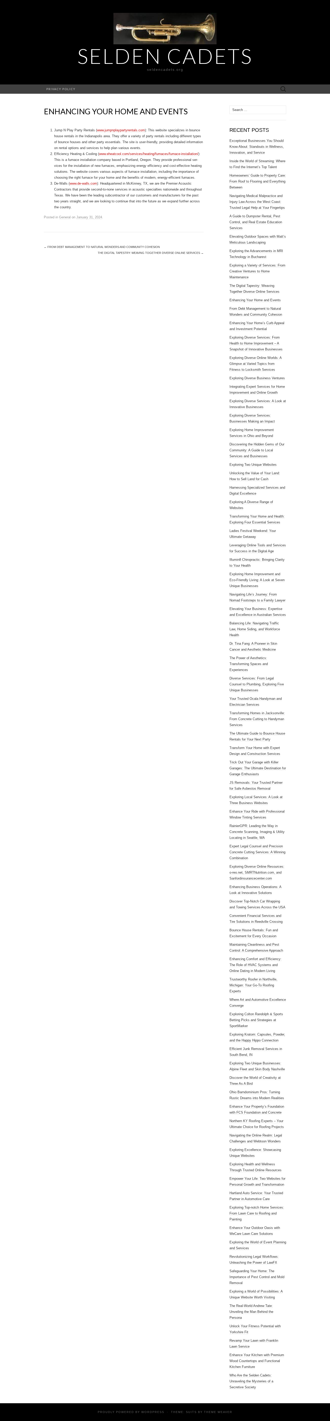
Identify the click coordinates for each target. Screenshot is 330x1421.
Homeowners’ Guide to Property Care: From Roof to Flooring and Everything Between (257, 181)
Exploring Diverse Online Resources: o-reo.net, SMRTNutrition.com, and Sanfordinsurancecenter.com (256, 872)
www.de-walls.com (83, 183)
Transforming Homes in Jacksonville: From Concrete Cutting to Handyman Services (257, 719)
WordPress (152, 1412)
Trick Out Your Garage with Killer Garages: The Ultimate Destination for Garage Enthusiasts (257, 768)
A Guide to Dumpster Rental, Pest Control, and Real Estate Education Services (255, 222)
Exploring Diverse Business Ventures (257, 378)
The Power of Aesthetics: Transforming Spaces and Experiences (248, 664)
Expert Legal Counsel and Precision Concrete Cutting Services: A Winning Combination (257, 852)
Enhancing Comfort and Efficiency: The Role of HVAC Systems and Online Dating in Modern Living (255, 965)
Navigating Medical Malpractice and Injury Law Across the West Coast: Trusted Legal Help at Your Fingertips (257, 202)
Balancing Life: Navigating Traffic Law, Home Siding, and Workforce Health (254, 629)
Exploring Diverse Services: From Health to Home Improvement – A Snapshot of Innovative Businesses (256, 343)
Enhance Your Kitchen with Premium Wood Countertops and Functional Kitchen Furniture (256, 1361)
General (65, 217)
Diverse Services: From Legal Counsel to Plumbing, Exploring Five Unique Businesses (256, 684)
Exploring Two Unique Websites (253, 465)
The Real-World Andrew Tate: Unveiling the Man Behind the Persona (251, 1312)
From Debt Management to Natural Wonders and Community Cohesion (102, 246)
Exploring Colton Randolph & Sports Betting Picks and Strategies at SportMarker (256, 1020)
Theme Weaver (218, 1412)
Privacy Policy (61, 89)
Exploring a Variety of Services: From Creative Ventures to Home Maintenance (257, 271)
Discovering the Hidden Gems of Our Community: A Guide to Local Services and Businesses (256, 450)
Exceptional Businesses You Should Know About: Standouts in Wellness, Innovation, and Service (256, 146)
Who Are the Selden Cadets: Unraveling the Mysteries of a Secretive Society (251, 1381)
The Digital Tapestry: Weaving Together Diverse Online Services (151, 252)
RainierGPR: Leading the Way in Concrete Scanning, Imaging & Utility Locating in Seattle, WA (257, 832)
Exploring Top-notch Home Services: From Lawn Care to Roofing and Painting (256, 1213)
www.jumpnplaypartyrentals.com (121, 130)
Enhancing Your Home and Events (255, 300)
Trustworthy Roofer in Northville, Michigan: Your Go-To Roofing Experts (253, 985)
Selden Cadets (165, 56)
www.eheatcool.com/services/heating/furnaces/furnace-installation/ (148, 154)
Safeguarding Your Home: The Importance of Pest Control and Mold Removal (256, 1277)
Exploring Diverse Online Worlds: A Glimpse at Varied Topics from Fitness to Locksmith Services (255, 364)
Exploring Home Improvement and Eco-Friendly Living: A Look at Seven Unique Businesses (257, 580)
